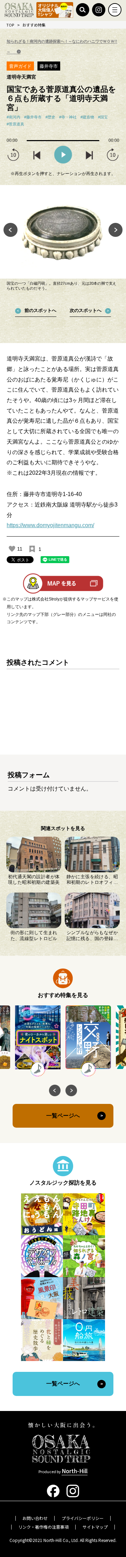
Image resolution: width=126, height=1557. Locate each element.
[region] (63, 699)
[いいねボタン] (12, 549)
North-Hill (75, 1471)
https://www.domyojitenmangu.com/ (50, 525)
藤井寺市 (49, 66)
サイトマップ (95, 1527)
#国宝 (103, 117)
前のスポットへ (40, 310)
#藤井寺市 (33, 117)
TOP (10, 25)
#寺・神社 (68, 117)
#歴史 (50, 117)
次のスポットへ (86, 310)
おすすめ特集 (34, 25)
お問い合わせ (35, 1518)
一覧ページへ (63, 1116)
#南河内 (13, 117)
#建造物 (87, 117)
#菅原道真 (15, 124)
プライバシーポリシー (83, 1518)
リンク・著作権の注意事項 (43, 1527)
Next (115, 230)
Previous (11, 230)
